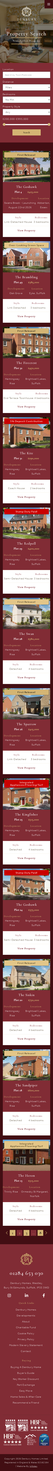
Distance (8, 81)
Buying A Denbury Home (26, 1367)
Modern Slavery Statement (26, 1345)
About (26, 1321)
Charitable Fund (26, 1327)
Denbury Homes (26, 1309)
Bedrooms (9, 94)
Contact (26, 1351)
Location (8, 69)
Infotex (33, 1466)
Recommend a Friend (26, 1402)
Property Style (11, 106)
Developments (26, 1315)
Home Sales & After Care (25, 1396)
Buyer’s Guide (26, 1373)
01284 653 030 (26, 1273)
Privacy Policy (26, 1339)
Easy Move (26, 1390)
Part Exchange (26, 1384)
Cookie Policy (26, 1333)
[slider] (4, 124)
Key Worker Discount (26, 1379)
